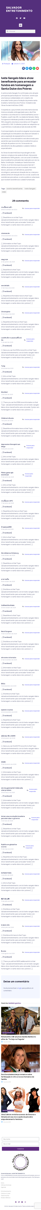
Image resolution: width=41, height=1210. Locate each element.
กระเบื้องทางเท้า (6, 207)
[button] (20, 25)
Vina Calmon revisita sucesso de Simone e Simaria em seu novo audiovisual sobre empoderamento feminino (18, 1116)
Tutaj (3, 366)
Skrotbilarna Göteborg (9, 553)
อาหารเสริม (5, 579)
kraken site (5, 925)
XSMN (3, 762)
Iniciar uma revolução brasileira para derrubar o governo (13, 817)
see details (5, 285)
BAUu (3, 684)
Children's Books (7, 418)
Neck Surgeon (6, 631)
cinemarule (5, 233)
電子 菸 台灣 (5, 899)
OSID (4, 192)
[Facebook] (15, 1202)
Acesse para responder (32, 208)
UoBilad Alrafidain (7, 605)
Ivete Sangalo (30, 189)
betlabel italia (6, 873)
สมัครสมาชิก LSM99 (8, 736)
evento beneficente (15, 189)
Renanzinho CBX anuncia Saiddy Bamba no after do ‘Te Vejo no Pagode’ (18, 1038)
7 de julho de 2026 (7, 1042)
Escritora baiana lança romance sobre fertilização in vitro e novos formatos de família (17, 1076)
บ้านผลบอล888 (6, 527)
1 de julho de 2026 (7, 1122)
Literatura (6, 1070)
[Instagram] (25, 1202)
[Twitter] (19, 1202)
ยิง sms (3, 951)
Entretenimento (8, 1033)
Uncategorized (8, 1110)
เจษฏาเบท (4, 259)
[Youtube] (22, 1202)
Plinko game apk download (7, 474)
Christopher (5, 312)
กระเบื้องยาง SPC (7, 501)
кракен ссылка (7, 710)
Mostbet (4, 392)
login (20, 988)
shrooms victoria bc (8, 657)
